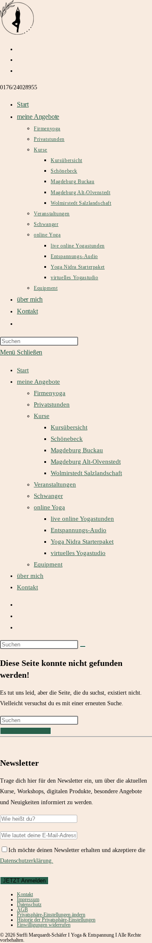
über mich (30, 575)
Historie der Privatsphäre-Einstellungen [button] (56, 920)
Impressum (28, 899)
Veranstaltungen (55, 484)
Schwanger (48, 495)
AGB (22, 910)
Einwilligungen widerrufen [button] (44, 925)
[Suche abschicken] (83, 646)
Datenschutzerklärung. (26, 861)
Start (23, 370)
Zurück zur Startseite (25, 731)
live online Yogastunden (82, 518)
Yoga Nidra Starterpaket (82, 541)
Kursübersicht (69, 427)
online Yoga (49, 507)
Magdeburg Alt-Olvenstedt (86, 461)
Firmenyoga (49, 393)
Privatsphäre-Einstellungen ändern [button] (51, 915)
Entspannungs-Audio (78, 530)
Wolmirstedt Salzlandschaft (86, 473)
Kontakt (27, 587)
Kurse (41, 415)
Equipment (48, 564)
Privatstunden (52, 404)
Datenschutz (29, 904)
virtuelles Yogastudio (78, 553)
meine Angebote (38, 381)
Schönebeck (67, 438)
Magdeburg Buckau (77, 450)
